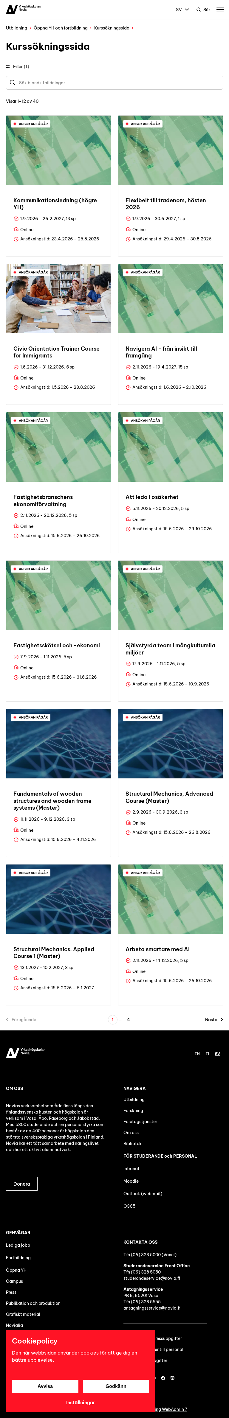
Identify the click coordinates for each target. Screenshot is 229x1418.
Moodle (131, 1181)
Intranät (131, 1168)
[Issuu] (172, 1378)
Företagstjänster (140, 1121)
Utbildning (16, 28)
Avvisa (45, 1386)
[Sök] (12, 82)
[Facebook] (163, 1378)
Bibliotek (132, 1143)
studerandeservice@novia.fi (151, 1278)
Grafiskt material (23, 1314)
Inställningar (80, 1402)
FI (207, 1054)
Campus (14, 1281)
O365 (129, 1206)
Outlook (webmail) (142, 1193)
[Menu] (220, 9)
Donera (21, 1184)
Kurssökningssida (111, 28)
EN (197, 1054)
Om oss (131, 1132)
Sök (207, 9)
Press (11, 1292)
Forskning (133, 1110)
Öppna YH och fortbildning (61, 28)
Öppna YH (16, 1270)
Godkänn (116, 1386)
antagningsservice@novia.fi (151, 1308)
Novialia (14, 1325)
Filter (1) (21, 66)
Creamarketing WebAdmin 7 (159, 1409)
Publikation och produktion (33, 1303)
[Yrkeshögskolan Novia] (23, 9)
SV (179, 9)
